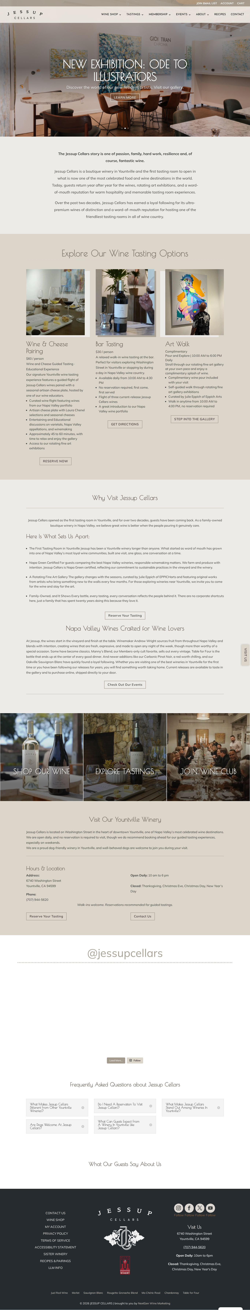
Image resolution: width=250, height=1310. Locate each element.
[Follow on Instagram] (178, 1208)
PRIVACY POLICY (55, 1233)
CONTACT (237, 14)
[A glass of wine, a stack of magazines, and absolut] (197, 1034)
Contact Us (142, 916)
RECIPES (220, 14)
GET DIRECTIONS (125, 424)
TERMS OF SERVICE (55, 1240)
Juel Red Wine (59, 1293)
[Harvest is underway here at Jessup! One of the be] (53, 1034)
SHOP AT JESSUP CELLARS (125, 73)
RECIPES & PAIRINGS (55, 1261)
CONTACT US (56, 1213)
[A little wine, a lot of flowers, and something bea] (125, 993)
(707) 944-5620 (194, 1247)
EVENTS (181, 14)
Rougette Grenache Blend (122, 1293)
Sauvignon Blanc (93, 1293)
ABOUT (201, 14)
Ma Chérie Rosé (151, 1293)
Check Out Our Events (125, 684)
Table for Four (191, 1293)
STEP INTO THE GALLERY (194, 419)
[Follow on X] (199, 1208)
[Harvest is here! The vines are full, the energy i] (53, 993)
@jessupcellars (125, 953)
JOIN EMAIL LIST (207, 3)
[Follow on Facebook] (189, 1208)
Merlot (75, 1293)
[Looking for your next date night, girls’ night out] (197, 993)
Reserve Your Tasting (125, 615)
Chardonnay (172, 1293)
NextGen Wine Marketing (154, 1303)
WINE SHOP (109, 14)
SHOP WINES (125, 90)
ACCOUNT (227, 3)
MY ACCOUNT (55, 1227)
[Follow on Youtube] (210, 1208)
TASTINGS (133, 14)
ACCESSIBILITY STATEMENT (55, 1247)
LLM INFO (55, 1268)
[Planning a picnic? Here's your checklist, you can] (125, 1034)
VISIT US (245, 655)
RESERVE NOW (55, 461)
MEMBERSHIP (158, 14)
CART (241, 3)
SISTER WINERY (55, 1254)
